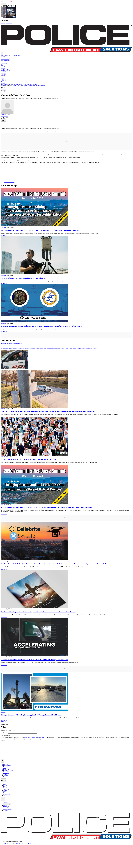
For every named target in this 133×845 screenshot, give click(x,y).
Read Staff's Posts (4, 116)
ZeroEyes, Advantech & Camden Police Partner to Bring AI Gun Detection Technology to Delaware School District (41, 326)
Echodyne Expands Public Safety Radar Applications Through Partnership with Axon (31, 715)
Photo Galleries (33, 84)
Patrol (2, 64)
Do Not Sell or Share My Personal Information (29, 843)
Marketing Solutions (36, 85)
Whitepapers (16, 84)
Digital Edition (9, 23)
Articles (13, 1)
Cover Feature (6, 1)
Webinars (20, 1)
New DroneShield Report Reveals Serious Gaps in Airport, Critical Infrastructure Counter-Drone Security (38, 612)
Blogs (8, 84)
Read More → (4, 235)
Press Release (20, 85)
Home (2, 91)
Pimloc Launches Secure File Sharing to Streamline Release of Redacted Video (28, 459)
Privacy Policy (4, 843)
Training (2, 76)
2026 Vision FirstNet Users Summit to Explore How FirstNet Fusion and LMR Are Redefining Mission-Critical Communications (46, 507)
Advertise (3, 85)
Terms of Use (10, 843)
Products (28, 84)
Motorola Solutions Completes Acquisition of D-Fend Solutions (23, 278)
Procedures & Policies (5, 69)
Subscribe (3, 23)
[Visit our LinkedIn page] (4, 727)
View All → (3, 721)
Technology (3, 74)
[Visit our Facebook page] (1, 727)
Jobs (37, 84)
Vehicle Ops (3, 79)
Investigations (4, 61)
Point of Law (3, 66)
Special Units (3, 71)
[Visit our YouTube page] (5, 727)
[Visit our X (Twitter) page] (2, 727)
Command (3, 56)
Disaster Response (5, 59)
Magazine (11, 84)
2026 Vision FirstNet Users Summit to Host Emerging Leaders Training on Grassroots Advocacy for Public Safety (41, 230)
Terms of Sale (16, 843)
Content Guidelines (27, 85)
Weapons (3, 81)
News (10, 1)
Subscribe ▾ (3, 4)
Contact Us (14, 85)
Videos (16, 1)
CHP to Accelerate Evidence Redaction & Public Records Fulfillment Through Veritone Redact (34, 660)
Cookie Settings (8, 85)
